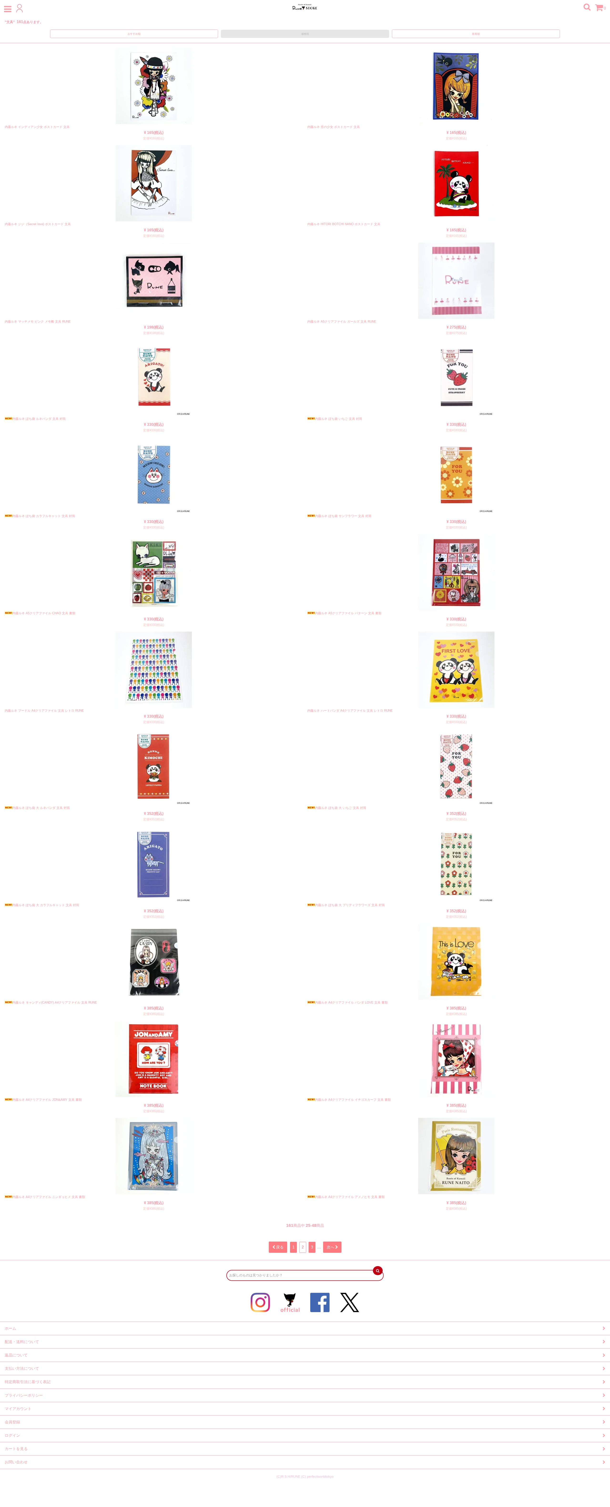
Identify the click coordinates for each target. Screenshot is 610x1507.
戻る (279, 1247)
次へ (331, 1247)
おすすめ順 (134, 33)
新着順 (476, 33)
